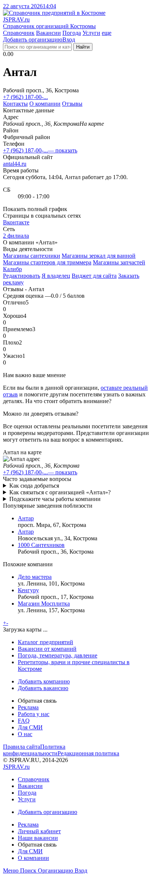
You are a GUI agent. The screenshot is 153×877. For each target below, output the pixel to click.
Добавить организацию (32, 39)
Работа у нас (33, 714)
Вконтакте (16, 222)
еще (106, 33)
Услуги (91, 33)
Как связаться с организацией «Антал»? (60, 492)
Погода (71, 33)
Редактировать (21, 276)
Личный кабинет (39, 831)
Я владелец (56, 276)
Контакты (15, 103)
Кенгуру (28, 590)
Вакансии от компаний (47, 649)
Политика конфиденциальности (34, 750)
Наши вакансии (38, 838)
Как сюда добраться (34, 485)
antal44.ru (14, 164)
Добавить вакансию (43, 688)
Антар (26, 518)
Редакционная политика (88, 753)
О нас (25, 734)
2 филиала (16, 236)
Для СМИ (30, 727)
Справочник (19, 33)
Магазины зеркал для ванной (99, 256)
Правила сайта (21, 747)
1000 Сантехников (41, 545)
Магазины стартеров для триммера (47, 262)
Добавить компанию (44, 681)
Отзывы (72, 103)
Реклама (28, 707)
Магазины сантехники (31, 256)
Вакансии (48, 33)
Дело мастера (35, 577)
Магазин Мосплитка (44, 603)
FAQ (24, 721)
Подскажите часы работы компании (55, 499)
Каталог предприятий (45, 642)
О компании (45, 103)
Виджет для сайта (94, 276)
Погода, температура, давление (57, 655)
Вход (68, 39)
